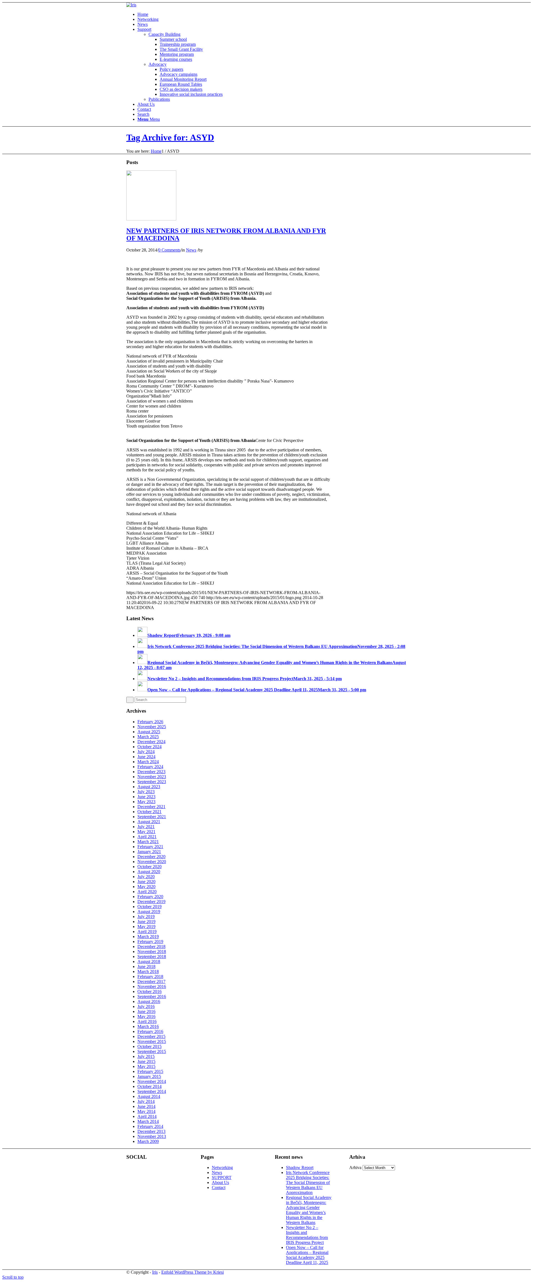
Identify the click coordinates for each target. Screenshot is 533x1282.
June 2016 (146, 1011)
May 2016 (146, 1016)
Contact (218, 1187)
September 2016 (151, 996)
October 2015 (149, 1046)
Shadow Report (299, 1167)
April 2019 (147, 931)
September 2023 (151, 781)
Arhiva (355, 1167)
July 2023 (146, 791)
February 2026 (150, 721)
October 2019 (149, 906)
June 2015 (146, 1061)
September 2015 (151, 1051)
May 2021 (146, 831)
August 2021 (148, 821)
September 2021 (151, 816)
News (191, 250)
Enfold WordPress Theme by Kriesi (192, 1272)
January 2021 (149, 851)
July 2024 (146, 751)
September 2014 (151, 1091)
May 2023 (146, 801)
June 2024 (146, 756)
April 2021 (147, 836)
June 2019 (146, 921)
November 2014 (151, 1081)
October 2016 (149, 991)
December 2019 (151, 901)
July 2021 (146, 826)
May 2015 (146, 1066)
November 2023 (151, 776)
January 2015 (149, 1076)
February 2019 (150, 941)
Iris (155, 1272)
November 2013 (151, 1136)
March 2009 (148, 1141)
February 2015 (150, 1071)
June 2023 (146, 796)
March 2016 (148, 1026)
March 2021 (148, 841)
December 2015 (151, 1036)
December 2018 (151, 946)
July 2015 (146, 1056)
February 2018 (150, 976)
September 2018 (151, 956)
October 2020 (149, 866)
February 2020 (150, 896)
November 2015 (151, 1041)
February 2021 (150, 846)
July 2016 (146, 1006)
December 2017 (151, 981)
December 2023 (151, 771)
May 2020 (146, 886)
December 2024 (151, 741)
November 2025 (151, 726)
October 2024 (149, 746)
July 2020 (146, 876)
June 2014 (146, 1106)
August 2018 (148, 961)
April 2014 (147, 1116)
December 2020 (151, 856)
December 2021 (151, 806)
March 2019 (148, 936)
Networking (222, 1167)
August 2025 (148, 731)
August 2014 (148, 1096)
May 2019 (146, 926)
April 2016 (147, 1021)
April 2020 (147, 891)
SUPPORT (222, 1177)
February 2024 (150, 766)
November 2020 (151, 861)
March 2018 (148, 971)
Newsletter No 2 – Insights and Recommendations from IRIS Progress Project (307, 1235)
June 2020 (146, 881)
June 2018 (146, 966)
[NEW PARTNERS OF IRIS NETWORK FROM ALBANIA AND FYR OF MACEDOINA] (151, 219)
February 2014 (150, 1126)
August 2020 (148, 871)
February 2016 (150, 1031)
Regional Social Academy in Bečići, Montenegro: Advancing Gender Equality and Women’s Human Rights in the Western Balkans (308, 1210)
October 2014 (149, 1086)
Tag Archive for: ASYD (170, 137)
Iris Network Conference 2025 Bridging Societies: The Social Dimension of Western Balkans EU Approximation (308, 1182)
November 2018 (151, 951)
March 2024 (148, 761)
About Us (220, 1182)
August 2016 (148, 1001)
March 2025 (148, 736)
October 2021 (149, 811)
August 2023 (148, 786)
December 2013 (151, 1131)
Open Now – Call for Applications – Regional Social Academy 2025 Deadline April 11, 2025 (307, 1255)
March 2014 (148, 1121)
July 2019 (146, 916)
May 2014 (146, 1111)
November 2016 (151, 986)
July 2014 (146, 1101)
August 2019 (148, 911)
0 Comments (169, 250)
